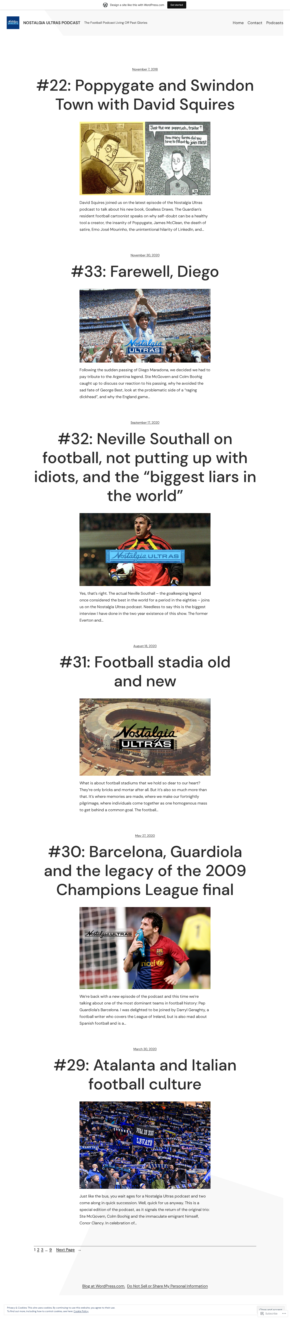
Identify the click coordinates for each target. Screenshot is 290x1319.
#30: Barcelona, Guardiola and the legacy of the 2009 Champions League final (145, 870)
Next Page (68, 1249)
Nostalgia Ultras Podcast (51, 22)
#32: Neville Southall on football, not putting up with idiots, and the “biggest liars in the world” (145, 467)
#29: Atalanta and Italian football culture (145, 1075)
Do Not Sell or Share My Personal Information (167, 1286)
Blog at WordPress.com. (103, 1286)
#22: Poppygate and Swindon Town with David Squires (145, 95)
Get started (176, 4)
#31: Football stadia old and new (145, 672)
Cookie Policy (81, 1311)
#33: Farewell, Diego (145, 271)
